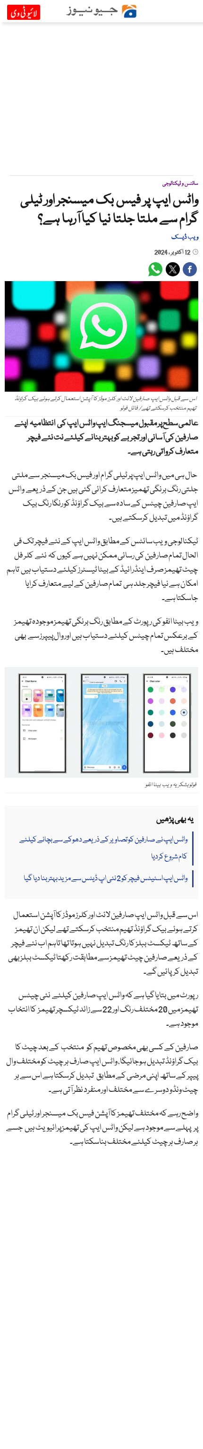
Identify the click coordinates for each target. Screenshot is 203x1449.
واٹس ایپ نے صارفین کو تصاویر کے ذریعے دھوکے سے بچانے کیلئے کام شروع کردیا (103, 848)
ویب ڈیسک (184, 237)
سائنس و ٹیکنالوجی (180, 184)
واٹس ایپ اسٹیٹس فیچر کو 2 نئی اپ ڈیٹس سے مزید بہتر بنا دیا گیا (105, 878)
